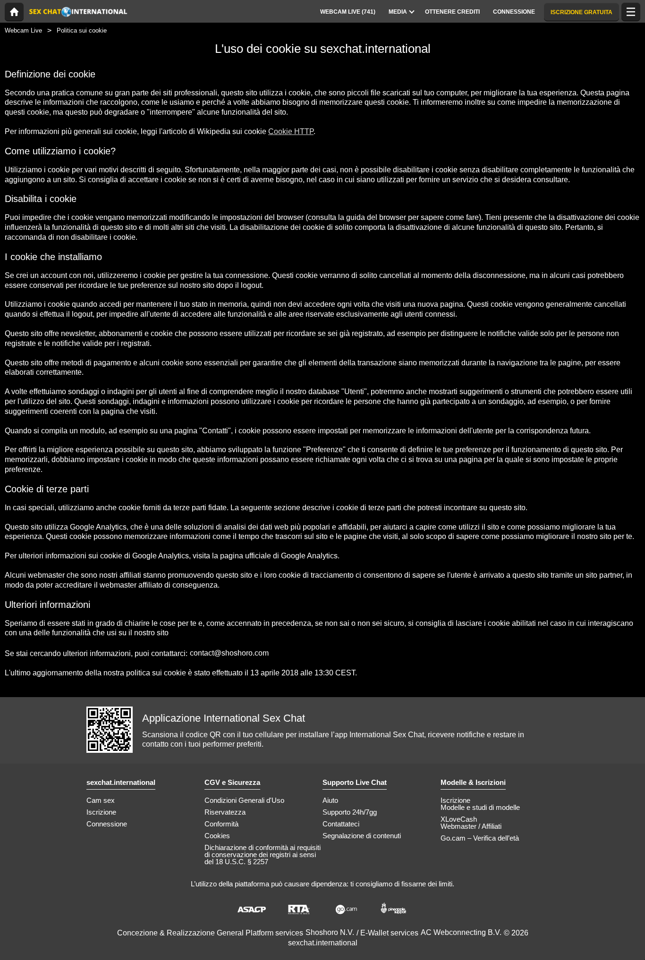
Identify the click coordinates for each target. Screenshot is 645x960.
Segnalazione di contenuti (361, 836)
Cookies (217, 836)
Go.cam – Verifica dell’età (480, 838)
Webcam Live (23, 30)
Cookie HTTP (291, 131)
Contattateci (340, 824)
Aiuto (330, 800)
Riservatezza (225, 812)
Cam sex (100, 800)
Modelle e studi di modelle (480, 807)
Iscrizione (101, 812)
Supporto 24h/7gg (349, 812)
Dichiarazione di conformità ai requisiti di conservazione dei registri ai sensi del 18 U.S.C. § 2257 (262, 854)
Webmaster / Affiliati (471, 826)
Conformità (221, 824)
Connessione (106, 824)
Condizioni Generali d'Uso (244, 800)
